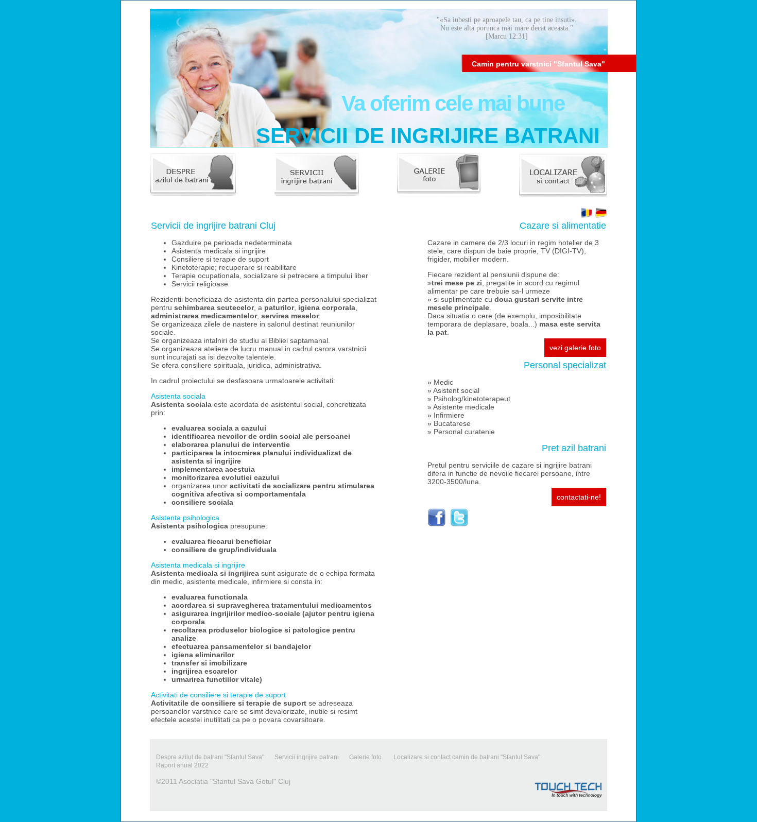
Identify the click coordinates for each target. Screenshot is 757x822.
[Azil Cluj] (436, 524)
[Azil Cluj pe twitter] (459, 524)
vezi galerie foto (575, 348)
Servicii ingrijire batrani (306, 757)
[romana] (586, 216)
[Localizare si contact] (563, 175)
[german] (601, 216)
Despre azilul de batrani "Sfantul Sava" (210, 757)
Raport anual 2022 (182, 765)
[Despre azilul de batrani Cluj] (193, 175)
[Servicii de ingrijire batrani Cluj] (316, 175)
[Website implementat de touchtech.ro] (568, 800)
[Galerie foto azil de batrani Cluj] (438, 175)
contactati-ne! (579, 497)
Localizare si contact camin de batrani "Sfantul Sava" (466, 757)
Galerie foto (366, 757)
